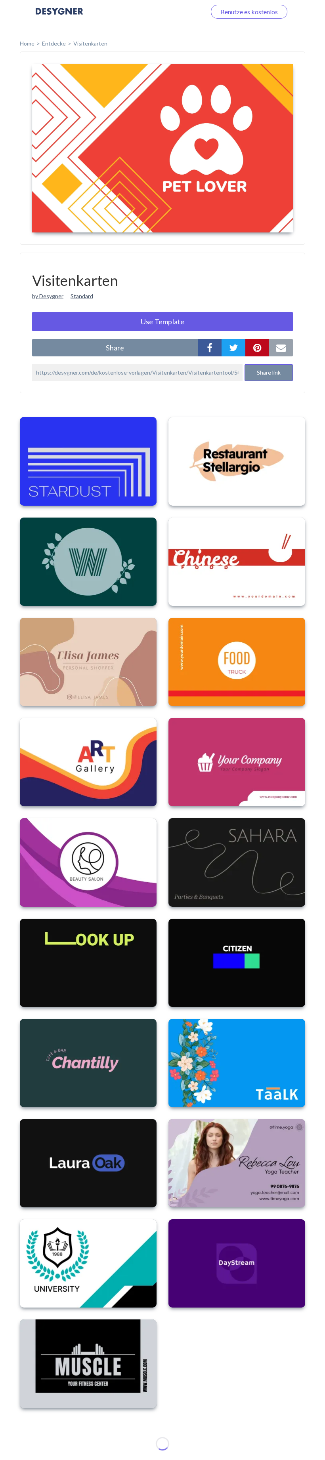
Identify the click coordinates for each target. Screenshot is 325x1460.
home (27, 43)
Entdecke (54, 43)
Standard (82, 296)
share (115, 347)
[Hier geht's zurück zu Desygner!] (59, 17)
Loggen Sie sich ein (171, 11)
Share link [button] (269, 372)
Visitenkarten (90, 43)
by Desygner (47, 296)
